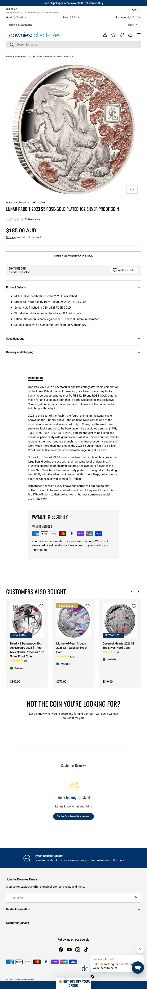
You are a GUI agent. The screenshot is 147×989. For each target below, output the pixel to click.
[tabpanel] (73, 444)
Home (9, 57)
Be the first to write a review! (73, 816)
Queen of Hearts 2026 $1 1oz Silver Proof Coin (118, 646)
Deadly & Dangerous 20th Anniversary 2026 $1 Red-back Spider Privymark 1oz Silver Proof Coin (27, 650)
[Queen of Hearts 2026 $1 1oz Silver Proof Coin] (120, 620)
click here (118, 860)
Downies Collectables (18, 202)
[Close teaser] (92, 977)
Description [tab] (35, 378)
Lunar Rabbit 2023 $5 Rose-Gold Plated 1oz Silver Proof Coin (44, 57)
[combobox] (73, 44)
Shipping (11, 237)
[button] (130, 35)
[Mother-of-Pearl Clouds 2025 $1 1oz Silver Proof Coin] (73, 620)
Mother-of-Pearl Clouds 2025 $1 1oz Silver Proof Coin (71, 648)
